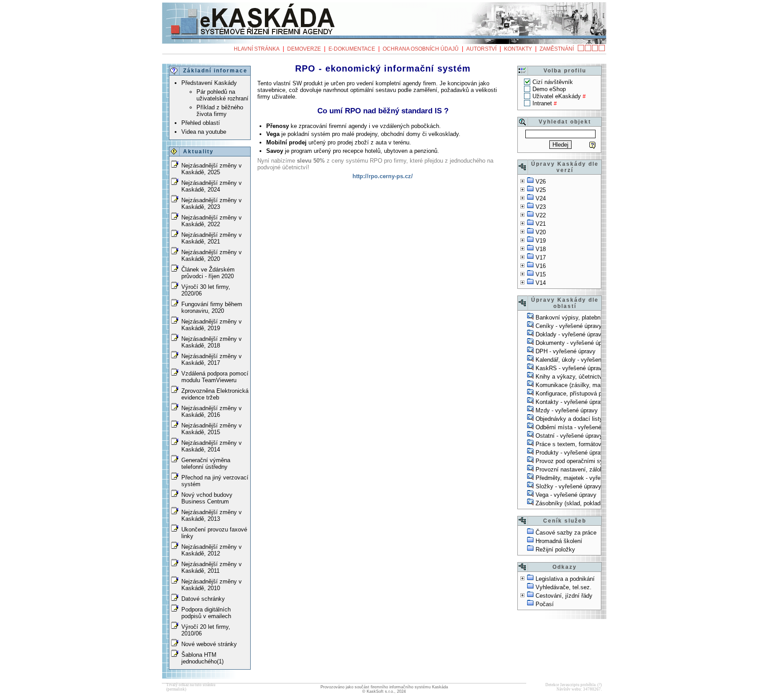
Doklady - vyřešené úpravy (570, 334)
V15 (541, 274)
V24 (541, 198)
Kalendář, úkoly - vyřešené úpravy (580, 359)
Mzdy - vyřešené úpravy (567, 410)
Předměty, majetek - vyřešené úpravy (584, 478)
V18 (541, 249)
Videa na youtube (203, 131)
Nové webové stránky (209, 644)
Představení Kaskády (209, 83)
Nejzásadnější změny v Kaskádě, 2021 (211, 238)
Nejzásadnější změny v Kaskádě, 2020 (211, 255)
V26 (541, 181)
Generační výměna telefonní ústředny (205, 463)
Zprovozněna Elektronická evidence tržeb (214, 394)
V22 (541, 215)
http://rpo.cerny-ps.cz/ (382, 176)
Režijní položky (555, 549)
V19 (541, 240)
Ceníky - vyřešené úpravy (569, 326)
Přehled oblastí (200, 123)
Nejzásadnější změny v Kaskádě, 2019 (211, 325)
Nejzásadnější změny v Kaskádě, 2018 (211, 342)
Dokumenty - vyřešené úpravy (574, 343)
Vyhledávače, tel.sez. (564, 587)
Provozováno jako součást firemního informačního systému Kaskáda (384, 687)
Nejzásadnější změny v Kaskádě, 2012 (211, 550)
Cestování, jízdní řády (564, 595)
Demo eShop (549, 89)
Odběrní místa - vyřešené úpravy (578, 427)
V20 (541, 232)
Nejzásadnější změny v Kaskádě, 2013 (211, 515)
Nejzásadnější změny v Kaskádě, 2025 (211, 169)
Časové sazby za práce (566, 532)
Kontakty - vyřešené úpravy (571, 402)
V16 (541, 266)
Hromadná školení (559, 541)
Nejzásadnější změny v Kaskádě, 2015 (211, 428)
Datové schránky (203, 598)
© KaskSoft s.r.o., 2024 (384, 691)
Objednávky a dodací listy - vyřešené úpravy (593, 418)
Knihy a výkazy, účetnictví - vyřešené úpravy (594, 376)
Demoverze (304, 49)
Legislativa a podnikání (565, 578)
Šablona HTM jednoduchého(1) (202, 658)
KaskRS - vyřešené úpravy (570, 368)
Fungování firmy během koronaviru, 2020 (211, 307)
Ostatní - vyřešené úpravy (569, 435)
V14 (541, 283)
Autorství (481, 49)
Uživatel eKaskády (556, 96)
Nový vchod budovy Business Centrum (206, 498)
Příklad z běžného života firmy (219, 110)
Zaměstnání (557, 49)
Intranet (542, 103)
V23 (541, 207)
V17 (541, 257)
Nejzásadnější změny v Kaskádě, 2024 (211, 186)
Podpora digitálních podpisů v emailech (206, 612)
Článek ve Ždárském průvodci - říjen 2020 (208, 273)
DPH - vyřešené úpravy (566, 351)
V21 (541, 223)
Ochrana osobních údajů (421, 49)
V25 (541, 190)
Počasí (545, 604)
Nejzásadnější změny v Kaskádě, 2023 (211, 203)
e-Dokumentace (351, 49)
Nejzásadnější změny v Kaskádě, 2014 (211, 446)
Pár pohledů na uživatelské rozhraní (222, 95)
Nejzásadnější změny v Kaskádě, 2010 (211, 584)
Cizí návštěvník (552, 82)
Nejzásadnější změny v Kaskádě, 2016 (211, 411)
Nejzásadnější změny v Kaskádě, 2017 (211, 359)
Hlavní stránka (257, 49)
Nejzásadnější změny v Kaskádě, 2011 (211, 567)
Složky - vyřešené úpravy (568, 486)
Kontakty (518, 49)
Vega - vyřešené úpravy (566, 494)
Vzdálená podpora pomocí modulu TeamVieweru (214, 376)
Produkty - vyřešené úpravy (571, 452)
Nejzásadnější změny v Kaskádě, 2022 (211, 221)
